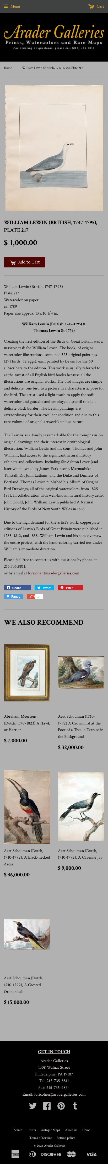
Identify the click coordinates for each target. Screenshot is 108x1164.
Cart (100, 6)
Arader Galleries (55, 1146)
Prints (32, 1130)
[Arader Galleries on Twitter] (33, 1108)
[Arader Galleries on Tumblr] (75, 1108)
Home (8, 68)
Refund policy (66, 1138)
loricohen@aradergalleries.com (53, 573)
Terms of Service (40, 1138)
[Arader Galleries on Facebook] (47, 1108)
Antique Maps (50, 1130)
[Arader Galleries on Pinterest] (61, 1108)
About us (71, 1130)
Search (18, 1130)
